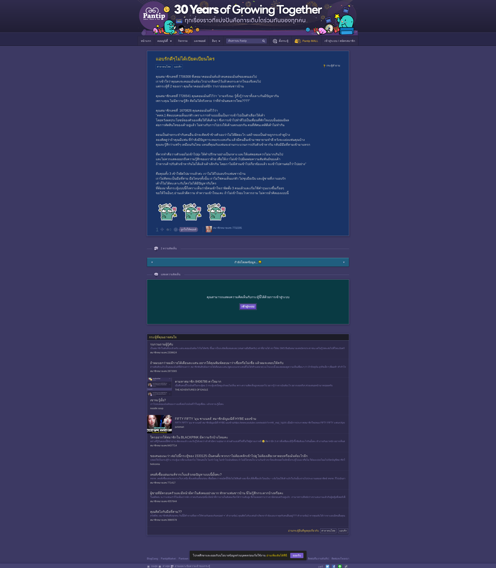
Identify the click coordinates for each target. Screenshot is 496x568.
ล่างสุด (166, 566)
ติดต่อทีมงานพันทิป (318, 558)
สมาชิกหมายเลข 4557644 (163, 501)
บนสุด (154, 566)
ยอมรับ (297, 555)
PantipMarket (168, 558)
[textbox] (246, 41)
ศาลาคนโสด (164, 66)
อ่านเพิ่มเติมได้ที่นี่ (276, 555)
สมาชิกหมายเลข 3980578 (163, 520)
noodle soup (156, 408)
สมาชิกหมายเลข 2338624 (163, 352)
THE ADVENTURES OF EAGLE (191, 389)
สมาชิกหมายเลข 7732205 (227, 227)
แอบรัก (178, 66)
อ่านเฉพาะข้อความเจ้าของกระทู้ (192, 566)
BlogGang (152, 558)
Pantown (183, 558)
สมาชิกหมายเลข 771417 (163, 482)
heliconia (155, 464)
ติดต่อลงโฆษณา (340, 558)
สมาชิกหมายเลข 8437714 (163, 445)
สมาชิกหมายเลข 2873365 (163, 371)
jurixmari (179, 427)
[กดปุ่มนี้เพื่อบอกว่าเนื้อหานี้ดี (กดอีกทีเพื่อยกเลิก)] (162, 229)
